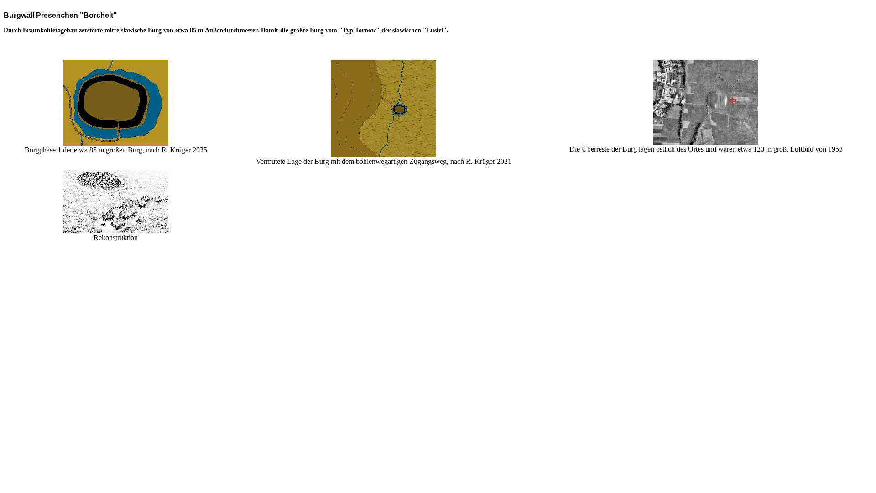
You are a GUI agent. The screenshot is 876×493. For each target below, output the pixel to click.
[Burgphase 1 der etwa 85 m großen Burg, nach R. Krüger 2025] (115, 143)
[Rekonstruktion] (115, 231)
